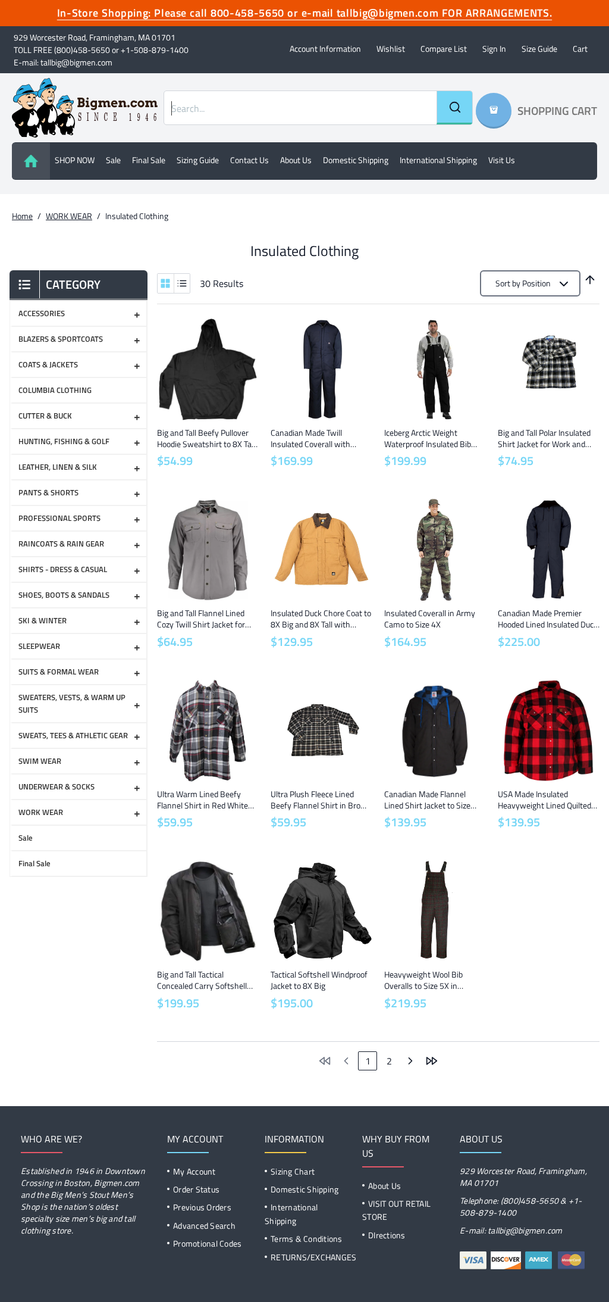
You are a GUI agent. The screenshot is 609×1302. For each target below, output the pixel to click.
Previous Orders (202, 1207)
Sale (113, 160)
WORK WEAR (69, 216)
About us (296, 160)
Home (22, 216)
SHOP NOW (75, 160)
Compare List (443, 48)
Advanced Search (204, 1225)
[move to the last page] (431, 1060)
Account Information (325, 48)
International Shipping (438, 160)
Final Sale (148, 160)
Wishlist (390, 48)
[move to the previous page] (346, 1060)
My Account (194, 1171)
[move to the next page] (410, 1060)
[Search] (454, 107)
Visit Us (501, 160)
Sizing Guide (198, 160)
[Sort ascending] (589, 279)
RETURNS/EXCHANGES (313, 1257)
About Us (384, 1185)
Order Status (196, 1189)
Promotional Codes (207, 1243)
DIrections (387, 1235)
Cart (580, 48)
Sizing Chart (293, 1171)
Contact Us (249, 160)
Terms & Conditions (307, 1238)
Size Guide (539, 48)
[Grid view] (166, 283)
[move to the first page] (324, 1060)
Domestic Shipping (355, 160)
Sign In (494, 48)
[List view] (182, 283)
